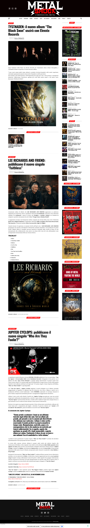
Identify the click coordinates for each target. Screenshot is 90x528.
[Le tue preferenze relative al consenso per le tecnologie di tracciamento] (88, 526)
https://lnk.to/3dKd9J (23, 464)
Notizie (20, 18)
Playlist (63, 18)
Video (59, 18)
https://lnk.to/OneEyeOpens (15, 478)
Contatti (69, 18)
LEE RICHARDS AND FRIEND (23, 314)
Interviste (36, 18)
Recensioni (26, 18)
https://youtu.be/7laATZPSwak (26, 467)
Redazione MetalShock (19, 38)
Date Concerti (46, 18)
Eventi (41, 18)
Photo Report (54, 18)
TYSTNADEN (20, 128)
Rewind (31, 18)
